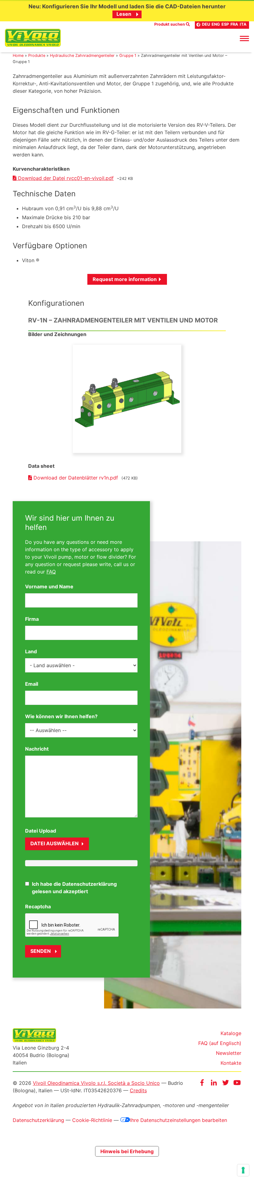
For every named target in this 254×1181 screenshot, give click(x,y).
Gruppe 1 (127, 55)
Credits (138, 1090)
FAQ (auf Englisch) (219, 1043)
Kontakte (231, 1063)
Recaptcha (38, 906)
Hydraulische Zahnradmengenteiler (82, 55)
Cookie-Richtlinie (92, 1120)
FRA (234, 24)
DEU (206, 24)
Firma (32, 619)
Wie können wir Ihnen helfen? (61, 716)
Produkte (36, 55)
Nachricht (37, 749)
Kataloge (231, 1033)
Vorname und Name (49, 586)
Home (18, 55)
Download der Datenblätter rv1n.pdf (76, 478)
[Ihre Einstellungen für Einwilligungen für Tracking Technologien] (243, 1170)
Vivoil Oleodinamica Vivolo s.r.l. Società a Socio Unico (96, 1083)
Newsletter (228, 1053)
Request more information (125, 279)
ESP (225, 24)
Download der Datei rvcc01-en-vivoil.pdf (65, 178)
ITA (243, 24)
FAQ (51, 572)
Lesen (123, 14)
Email (31, 684)
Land (31, 651)
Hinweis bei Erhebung (127, 1151)
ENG (216, 24)
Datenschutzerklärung (38, 1120)
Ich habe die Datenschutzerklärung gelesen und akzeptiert (74, 887)
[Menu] (244, 38)
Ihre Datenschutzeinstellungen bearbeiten (178, 1120)
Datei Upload (40, 831)
